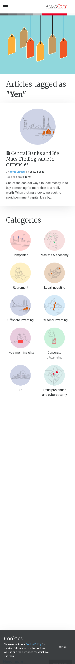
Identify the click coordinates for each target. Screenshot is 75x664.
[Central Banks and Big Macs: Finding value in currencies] (38, 127)
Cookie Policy (33, 644)
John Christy (17, 171)
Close (63, 647)
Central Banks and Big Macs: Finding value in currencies (32, 159)
